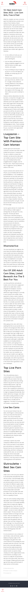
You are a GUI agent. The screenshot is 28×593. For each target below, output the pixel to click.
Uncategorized (8, 573)
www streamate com (9, 344)
